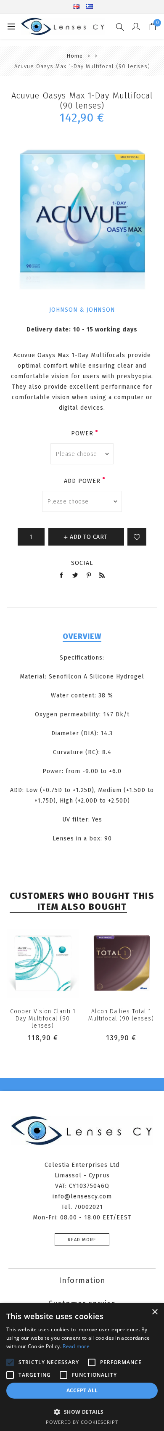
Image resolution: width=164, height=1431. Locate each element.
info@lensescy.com (82, 1196)
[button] (82, 1411)
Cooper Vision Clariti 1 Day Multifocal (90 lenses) (43, 1018)
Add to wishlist (136, 537)
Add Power (82, 481)
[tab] (82, 636)
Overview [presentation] (82, 636)
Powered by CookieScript (82, 1422)
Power (82, 433)
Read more (82, 1240)
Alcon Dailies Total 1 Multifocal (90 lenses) (121, 1015)
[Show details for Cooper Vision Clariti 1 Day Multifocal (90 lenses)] (43, 963)
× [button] (154, 1312)
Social (82, 563)
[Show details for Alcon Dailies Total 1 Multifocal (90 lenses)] (121, 963)
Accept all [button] (82, 1390)
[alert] (82, 1367)
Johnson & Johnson (82, 309)
